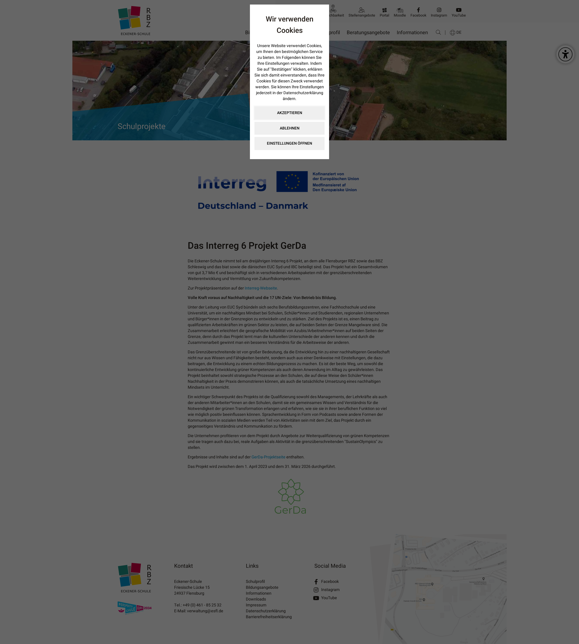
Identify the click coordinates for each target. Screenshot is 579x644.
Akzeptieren (289, 113)
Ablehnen (289, 128)
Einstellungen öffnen (289, 143)
